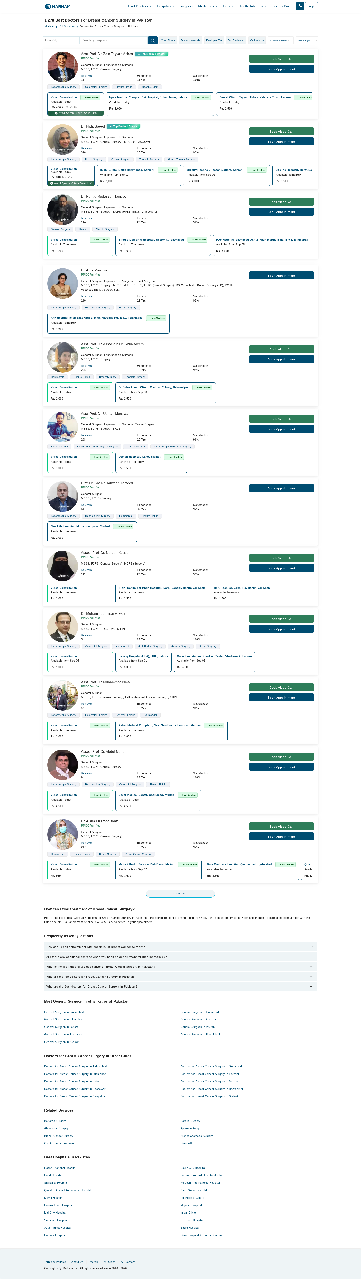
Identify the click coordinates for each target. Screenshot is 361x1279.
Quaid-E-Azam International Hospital (67, 1190)
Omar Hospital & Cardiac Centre (201, 1235)
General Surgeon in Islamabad (63, 1019)
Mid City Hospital (55, 1212)
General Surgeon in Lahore (61, 1027)
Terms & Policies (55, 1262)
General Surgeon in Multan (197, 1027)
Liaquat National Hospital (60, 1167)
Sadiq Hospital (189, 1227)
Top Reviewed (236, 40)
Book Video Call (281, 59)
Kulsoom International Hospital (200, 1182)
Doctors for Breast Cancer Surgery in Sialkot (209, 1096)
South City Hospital (192, 1167)
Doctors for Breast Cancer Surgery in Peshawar (75, 1088)
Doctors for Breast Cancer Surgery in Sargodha (74, 1096)
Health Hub (247, 6)
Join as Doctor (283, 6)
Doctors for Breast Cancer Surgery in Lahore (73, 1081)
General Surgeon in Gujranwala (200, 1012)
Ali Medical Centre (192, 1197)
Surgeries (187, 6)
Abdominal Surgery (56, 1128)
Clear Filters (168, 40)
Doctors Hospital (55, 1235)
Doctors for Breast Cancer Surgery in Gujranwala (211, 1066)
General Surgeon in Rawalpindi (200, 1034)
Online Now (257, 40)
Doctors (94, 1262)
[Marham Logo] (57, 7)
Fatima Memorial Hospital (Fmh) (201, 1175)
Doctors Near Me (191, 40)
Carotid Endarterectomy (59, 1143)
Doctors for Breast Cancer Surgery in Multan (209, 1081)
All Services (67, 26)
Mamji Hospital (53, 1197)
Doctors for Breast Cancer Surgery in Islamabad (75, 1074)
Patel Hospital (53, 1175)
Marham (49, 26)
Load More (180, 893)
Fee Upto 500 (214, 40)
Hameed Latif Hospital (58, 1205)
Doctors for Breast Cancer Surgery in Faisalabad (75, 1066)
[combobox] (61, 40)
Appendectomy (190, 1128)
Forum (263, 6)
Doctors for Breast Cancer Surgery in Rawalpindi (211, 1088)
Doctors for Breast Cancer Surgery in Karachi (209, 1074)
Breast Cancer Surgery (59, 1135)
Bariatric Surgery (55, 1120)
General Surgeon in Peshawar (63, 1034)
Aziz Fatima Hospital (57, 1227)
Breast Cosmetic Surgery (196, 1135)
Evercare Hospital (191, 1220)
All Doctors (128, 1262)
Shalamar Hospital (56, 1182)
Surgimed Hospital (56, 1220)
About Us (77, 1262)
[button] (300, 6)
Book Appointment (281, 69)
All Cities (110, 1262)
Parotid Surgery (190, 1120)
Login (311, 6)
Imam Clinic (188, 1212)
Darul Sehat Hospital (193, 1190)
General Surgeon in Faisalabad (64, 1012)
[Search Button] (153, 40)
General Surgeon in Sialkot (61, 1042)
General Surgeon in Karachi (198, 1019)
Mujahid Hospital (191, 1205)
